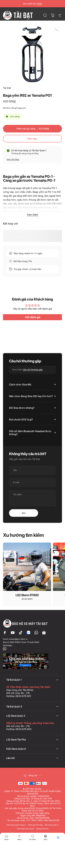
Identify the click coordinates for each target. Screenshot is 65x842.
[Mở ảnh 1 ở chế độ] (57, 30)
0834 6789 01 (15, 642)
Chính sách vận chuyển (25, 829)
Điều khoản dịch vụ (52, 825)
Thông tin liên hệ (42, 829)
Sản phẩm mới (32, 3)
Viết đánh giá (32, 317)
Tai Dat (7, 87)
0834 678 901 (23, 696)
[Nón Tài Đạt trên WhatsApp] (32, 648)
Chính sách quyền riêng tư (16, 825)
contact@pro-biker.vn (18, 639)
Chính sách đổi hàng (35, 825)
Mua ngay (32, 138)
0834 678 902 (23, 729)
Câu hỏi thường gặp (33, 369)
